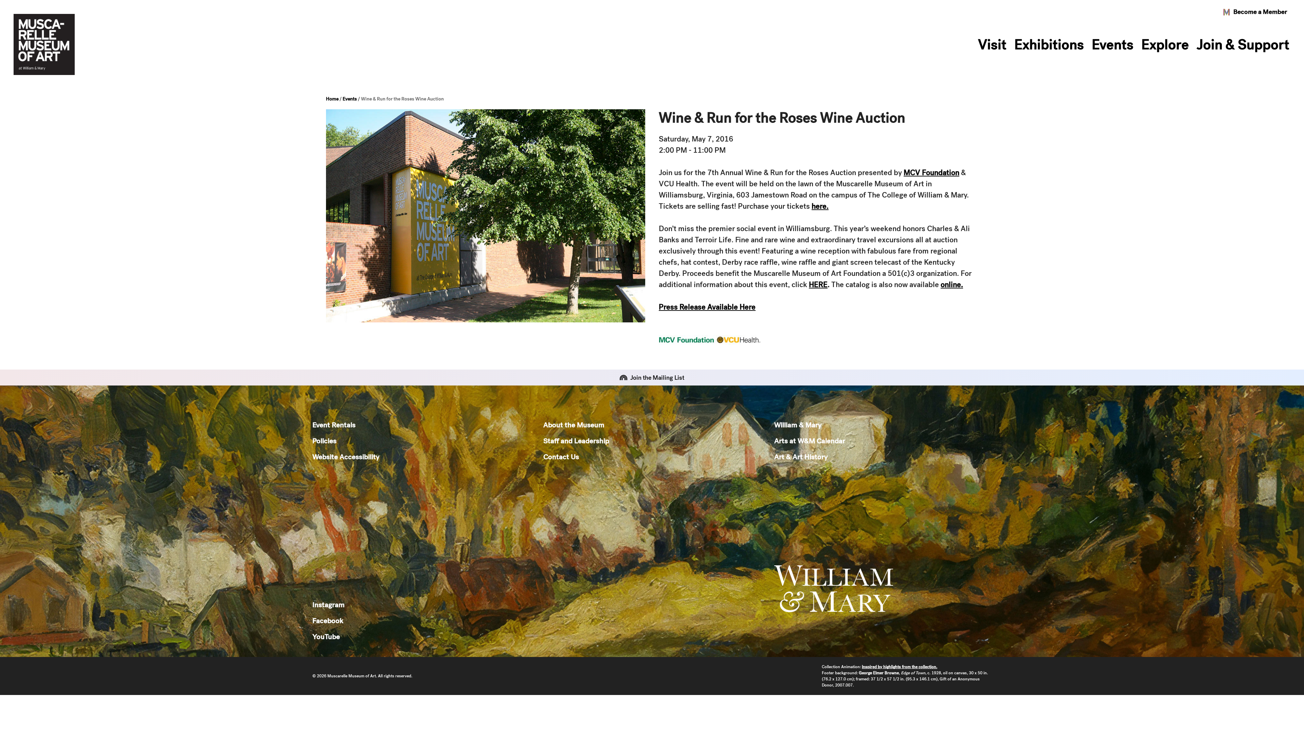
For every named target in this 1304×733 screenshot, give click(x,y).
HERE (818, 284)
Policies (324, 440)
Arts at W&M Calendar (809, 440)
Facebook (327, 620)
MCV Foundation (931, 172)
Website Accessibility (345, 456)
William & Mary (797, 424)
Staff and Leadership (576, 440)
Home (332, 99)
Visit (992, 44)
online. (952, 284)
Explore (1165, 44)
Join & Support (1243, 44)
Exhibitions (1049, 44)
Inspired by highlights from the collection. (899, 667)
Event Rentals (334, 424)
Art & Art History (801, 456)
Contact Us (561, 456)
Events (1113, 44)
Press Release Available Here (707, 307)
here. (820, 206)
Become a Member (1260, 11)
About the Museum (573, 424)
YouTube (326, 636)
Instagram (328, 604)
